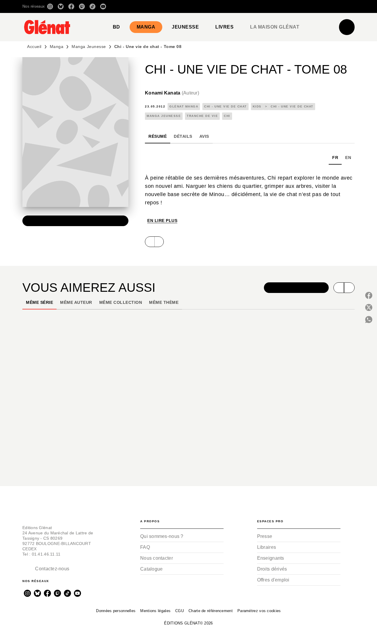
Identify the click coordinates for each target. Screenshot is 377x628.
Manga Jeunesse (89, 46)
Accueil (34, 46)
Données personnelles (115, 611)
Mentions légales (155, 611)
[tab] (116, 27)
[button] (271, 6)
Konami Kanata (172, 92)
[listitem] (50, 6)
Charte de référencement (210, 611)
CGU (179, 611)
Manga (57, 46)
